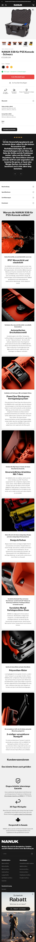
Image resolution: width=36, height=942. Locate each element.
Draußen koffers (24, 878)
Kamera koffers (24, 869)
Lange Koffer (5, 875)
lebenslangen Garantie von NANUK (14, 796)
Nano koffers (5, 863)
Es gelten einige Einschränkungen (22, 814)
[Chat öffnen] (31, 937)
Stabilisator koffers (25, 875)
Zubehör (4, 880)
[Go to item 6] (30, 43)
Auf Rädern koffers (7, 878)
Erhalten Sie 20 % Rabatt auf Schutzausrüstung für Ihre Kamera (18, 1)
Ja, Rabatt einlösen (18, 909)
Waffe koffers (23, 866)
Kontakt (4, 889)
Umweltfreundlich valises (27, 863)
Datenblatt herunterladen (9, 129)
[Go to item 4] (20, 43)
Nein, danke (18, 912)
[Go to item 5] (25, 43)
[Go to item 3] (14, 43)
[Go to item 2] (9, 43)
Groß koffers (5, 872)
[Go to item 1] (4, 43)
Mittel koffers (5, 869)
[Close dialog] (32, 894)
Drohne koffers (24, 872)
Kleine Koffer (5, 866)
